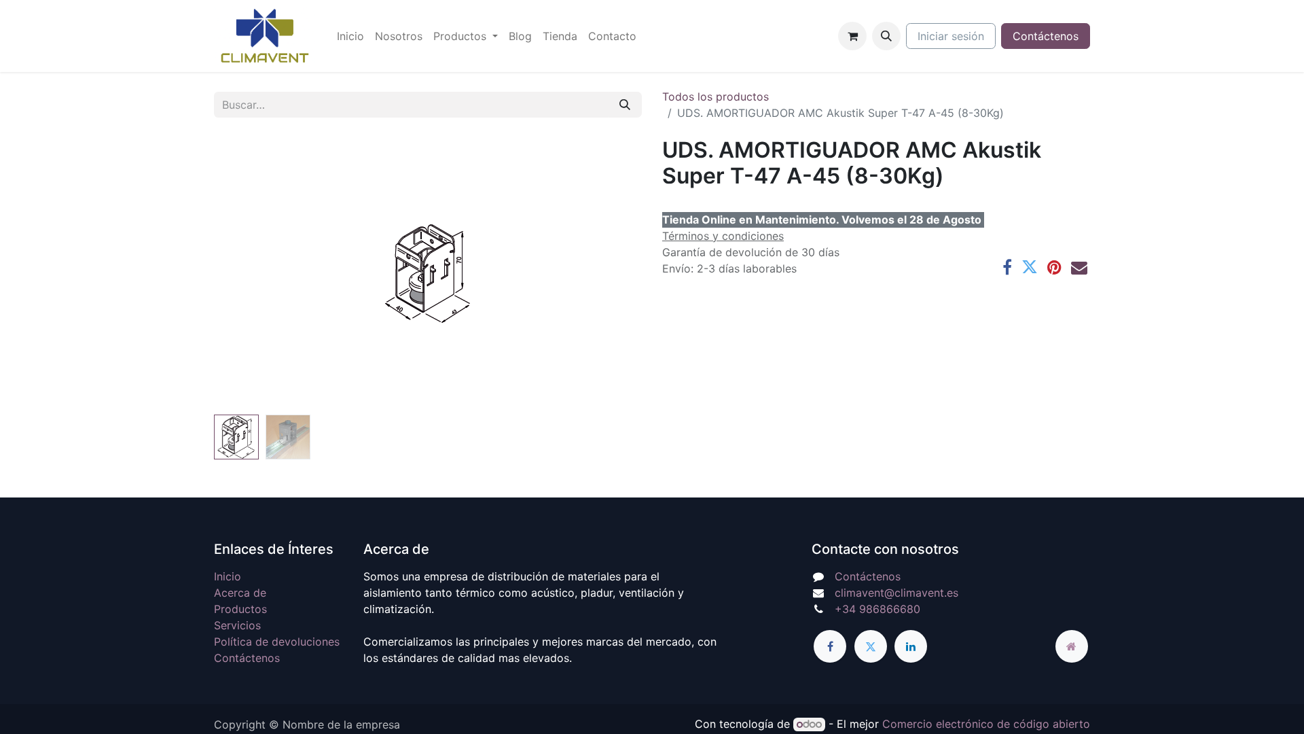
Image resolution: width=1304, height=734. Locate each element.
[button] (886, 36)
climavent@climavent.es (896, 592)
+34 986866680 (877, 609)
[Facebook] (1007, 267)
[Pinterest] (1054, 267)
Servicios (237, 625)
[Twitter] (1029, 267)
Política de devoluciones (277, 641)
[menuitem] (350, 36)
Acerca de (240, 592)
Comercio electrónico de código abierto (986, 724)
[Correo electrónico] (1079, 267)
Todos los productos (715, 96)
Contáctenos (1046, 36)
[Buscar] (625, 105)
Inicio (227, 576)
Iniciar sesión (951, 36)
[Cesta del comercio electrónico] (852, 36)
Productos (240, 609)
